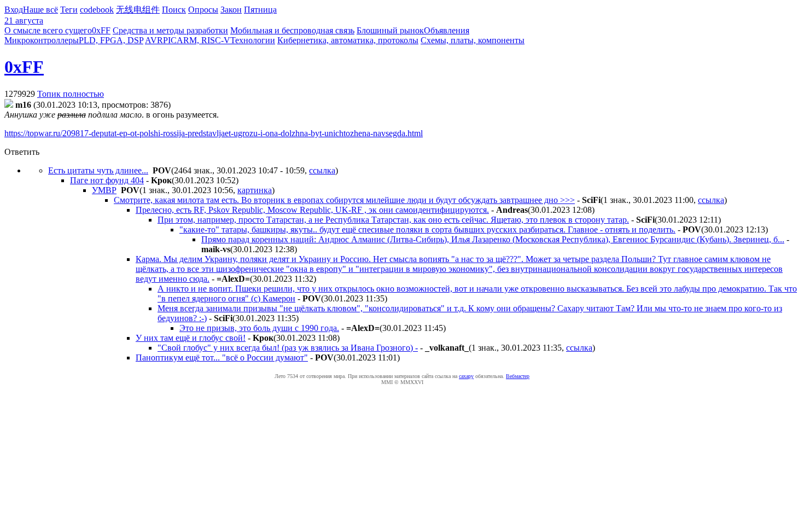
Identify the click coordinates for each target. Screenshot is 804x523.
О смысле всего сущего (48, 30)
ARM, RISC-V (203, 40)
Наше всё (40, 9)
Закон (231, 9)
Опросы (203, 9)
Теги (69, 9)
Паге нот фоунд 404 (107, 180)
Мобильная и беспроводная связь (292, 30)
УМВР (104, 190)
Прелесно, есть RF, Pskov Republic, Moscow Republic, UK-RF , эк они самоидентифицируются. (312, 209)
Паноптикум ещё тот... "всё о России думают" (222, 357)
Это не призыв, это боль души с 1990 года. (259, 328)
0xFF (101, 30)
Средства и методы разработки (170, 30)
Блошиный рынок (390, 30)
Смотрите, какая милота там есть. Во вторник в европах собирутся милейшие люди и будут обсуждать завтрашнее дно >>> (344, 200)
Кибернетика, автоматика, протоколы (347, 40)
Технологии (252, 40)
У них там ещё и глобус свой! (191, 337)
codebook (97, 9)
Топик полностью (70, 93)
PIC (170, 40)
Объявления (446, 30)
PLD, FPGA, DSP (111, 40)
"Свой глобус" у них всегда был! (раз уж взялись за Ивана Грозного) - (288, 347)
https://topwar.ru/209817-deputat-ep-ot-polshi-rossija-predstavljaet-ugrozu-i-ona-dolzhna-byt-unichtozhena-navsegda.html (213, 133)
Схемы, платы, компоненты (473, 40)
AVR (154, 40)
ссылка (322, 170)
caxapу (466, 376)
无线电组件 (138, 9)
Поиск (174, 9)
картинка (254, 190)
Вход (13, 9)
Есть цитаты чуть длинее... (98, 170)
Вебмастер (517, 376)
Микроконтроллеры (41, 40)
